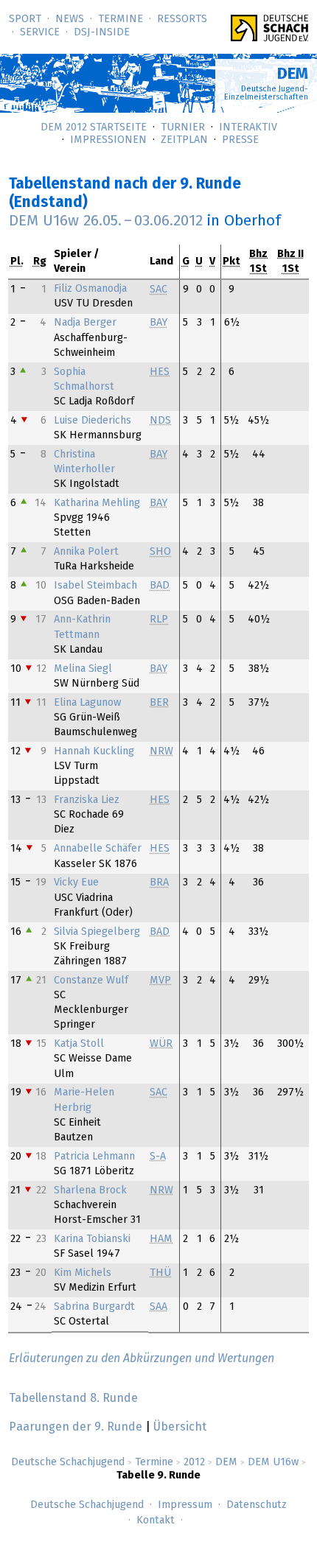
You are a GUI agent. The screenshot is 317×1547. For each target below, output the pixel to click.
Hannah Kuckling (94, 751)
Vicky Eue (76, 882)
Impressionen (108, 140)
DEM (226, 1462)
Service (40, 32)
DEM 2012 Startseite (94, 127)
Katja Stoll (79, 1044)
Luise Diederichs (92, 420)
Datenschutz (256, 1505)
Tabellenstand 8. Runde (73, 1398)
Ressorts (182, 19)
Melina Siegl (83, 669)
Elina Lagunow (87, 703)
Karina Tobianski (92, 1239)
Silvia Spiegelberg (97, 932)
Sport (25, 19)
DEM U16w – (106, 221)
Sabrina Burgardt (94, 1307)
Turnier (183, 127)
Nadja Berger (85, 323)
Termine (120, 19)
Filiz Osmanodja (90, 289)
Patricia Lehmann (94, 1156)
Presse (240, 140)
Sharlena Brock (90, 1190)
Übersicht (179, 1427)
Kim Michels (82, 1273)
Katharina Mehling (97, 503)
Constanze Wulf (91, 980)
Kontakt (155, 1520)
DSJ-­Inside (102, 32)
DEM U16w (273, 1462)
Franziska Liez (86, 800)
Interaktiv (248, 127)
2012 (194, 1462)
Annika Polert (86, 552)
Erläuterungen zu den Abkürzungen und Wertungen (141, 1358)
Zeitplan (184, 140)
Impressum (185, 1505)
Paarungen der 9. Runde (75, 1427)
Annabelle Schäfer (98, 848)
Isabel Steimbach (95, 585)
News (69, 19)
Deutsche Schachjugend (68, 1462)
